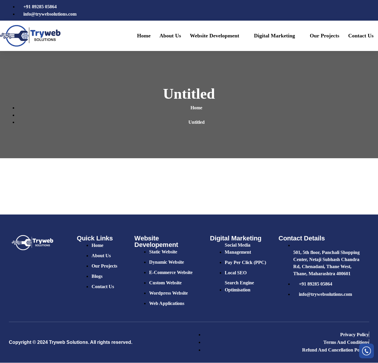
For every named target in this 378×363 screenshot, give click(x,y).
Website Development (214, 36)
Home (144, 36)
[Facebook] (340, 10)
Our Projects (324, 36)
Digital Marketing (274, 36)
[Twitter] (350, 10)
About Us (170, 36)
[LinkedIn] (360, 10)
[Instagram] (370, 10)
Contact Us (361, 36)
